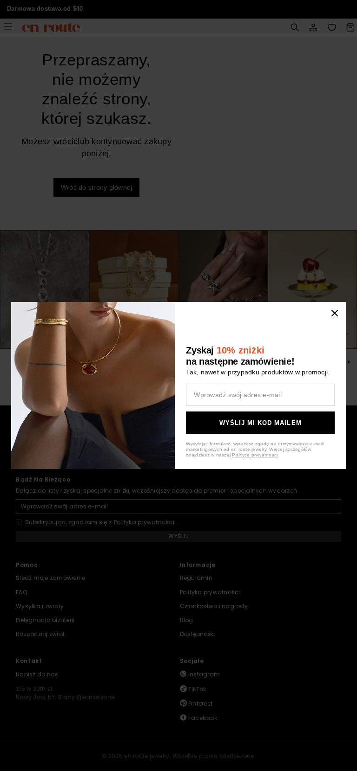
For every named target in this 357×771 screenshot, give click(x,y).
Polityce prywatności (255, 454)
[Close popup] (334, 313)
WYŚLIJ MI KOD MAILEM (260, 422)
